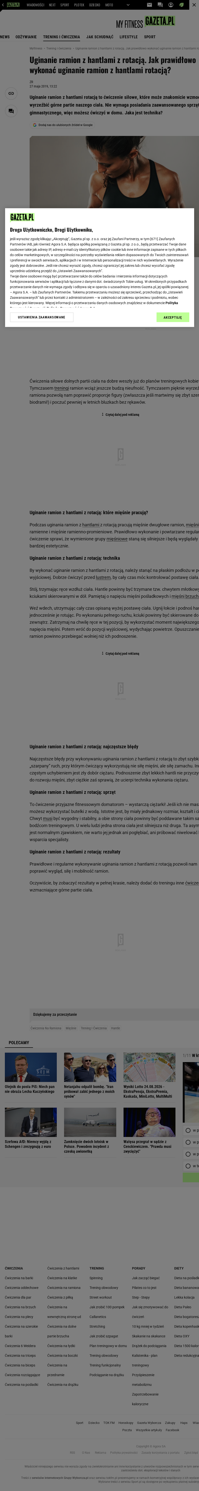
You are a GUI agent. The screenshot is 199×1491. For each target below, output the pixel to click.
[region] (99, 267)
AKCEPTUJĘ (173, 317)
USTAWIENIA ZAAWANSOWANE (41, 317)
